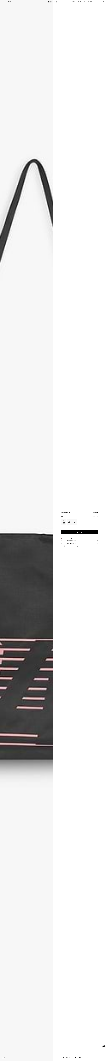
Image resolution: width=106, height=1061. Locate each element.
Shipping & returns (92, 1057)
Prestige (84, 1)
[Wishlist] (94, 2)
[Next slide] (50, 529)
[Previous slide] (3, 529)
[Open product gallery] (49, 1057)
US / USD (90, 1)
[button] (97, 2)
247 (9, 1)
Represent (4, 1)
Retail (73, 1)
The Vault (79, 1)
